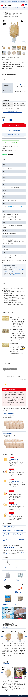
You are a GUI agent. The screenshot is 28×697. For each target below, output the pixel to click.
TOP (3, 12)
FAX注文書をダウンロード (14, 134)
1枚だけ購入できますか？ (10, 526)
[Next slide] (26, 636)
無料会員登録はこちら (12, 111)
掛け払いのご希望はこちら (14, 130)
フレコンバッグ (8, 12)
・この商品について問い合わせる (10, 146)
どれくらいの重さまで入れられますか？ (13, 530)
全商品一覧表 (12, 274)
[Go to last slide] (2, 636)
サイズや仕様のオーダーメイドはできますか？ (13, 540)
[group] (8, 643)
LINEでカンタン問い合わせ (10, 142)
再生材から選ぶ (17, 267)
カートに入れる (15, 125)
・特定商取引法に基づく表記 (9, 150)
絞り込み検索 (17, 273)
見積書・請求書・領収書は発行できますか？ (13, 534)
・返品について (5, 148)
